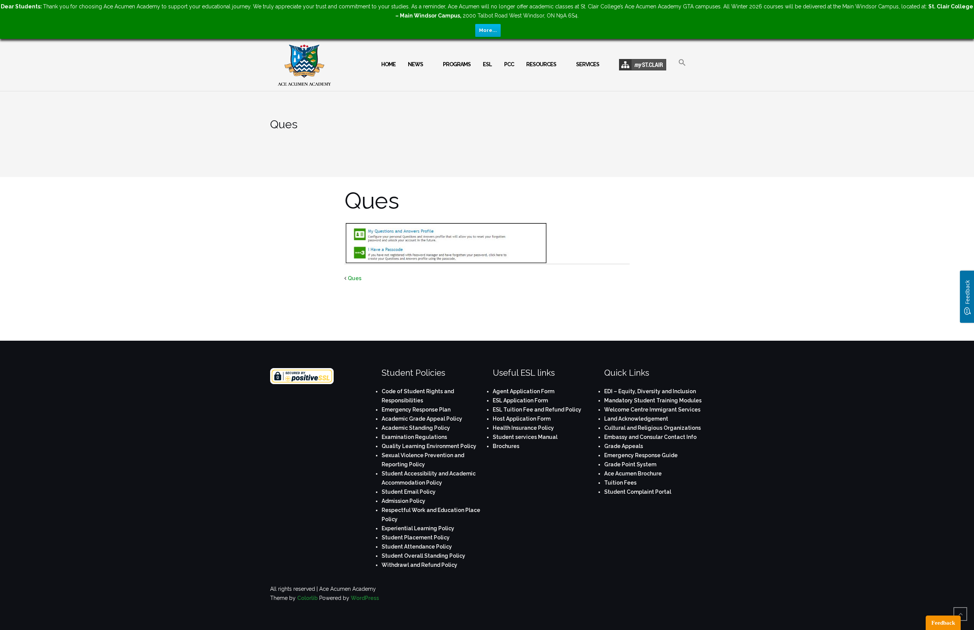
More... (488, 30)
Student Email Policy (409, 492)
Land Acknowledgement (636, 419)
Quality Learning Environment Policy (429, 446)
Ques (354, 278)
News (415, 64)
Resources (541, 64)
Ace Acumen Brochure (633, 474)
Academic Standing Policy (416, 428)
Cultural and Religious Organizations (652, 428)
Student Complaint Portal (637, 492)
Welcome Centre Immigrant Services (652, 410)
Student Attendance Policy (417, 547)
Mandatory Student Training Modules (653, 400)
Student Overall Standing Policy (423, 556)
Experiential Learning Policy (418, 528)
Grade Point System (630, 464)
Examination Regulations (414, 437)
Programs (457, 64)
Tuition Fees (620, 483)
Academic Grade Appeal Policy (422, 419)
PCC (509, 64)
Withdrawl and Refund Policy (419, 565)
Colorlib (307, 598)
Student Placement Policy (416, 537)
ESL (487, 64)
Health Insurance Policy (523, 428)
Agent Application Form (523, 391)
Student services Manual (525, 437)
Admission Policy (403, 501)
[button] (682, 69)
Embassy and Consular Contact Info (650, 437)
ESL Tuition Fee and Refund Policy (537, 410)
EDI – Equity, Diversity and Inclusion (650, 391)
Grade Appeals (623, 446)
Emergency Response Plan (416, 410)
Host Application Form (522, 419)
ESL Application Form (520, 400)
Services (587, 64)
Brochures (506, 446)
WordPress (365, 598)
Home (388, 64)
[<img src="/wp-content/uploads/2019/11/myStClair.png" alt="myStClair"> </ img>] (642, 64)
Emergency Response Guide (641, 455)
